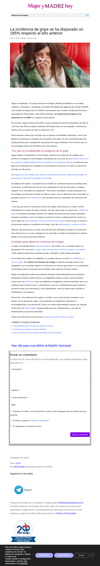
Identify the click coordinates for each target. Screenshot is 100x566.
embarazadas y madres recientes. (73, 224)
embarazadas (30, 308)
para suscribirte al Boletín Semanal (47, 345)
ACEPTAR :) (44, 555)
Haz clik (17, 345)
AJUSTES (23, 563)
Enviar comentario (80, 435)
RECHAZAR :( (64, 555)
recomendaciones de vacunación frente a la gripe (45, 221)
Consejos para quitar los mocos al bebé (29, 329)
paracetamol (30, 281)
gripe (18, 463)
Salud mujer (32, 38)
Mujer (24, 38)
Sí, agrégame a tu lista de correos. (27, 426)
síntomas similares (43, 246)
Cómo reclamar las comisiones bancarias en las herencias (37, 333)
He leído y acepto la (31, 420)
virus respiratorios (34, 198)
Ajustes (81, 555)
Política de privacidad (39, 420)
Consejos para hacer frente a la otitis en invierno (33, 326)
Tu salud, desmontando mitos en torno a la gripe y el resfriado (59, 249)
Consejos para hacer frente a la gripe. (58, 317)
